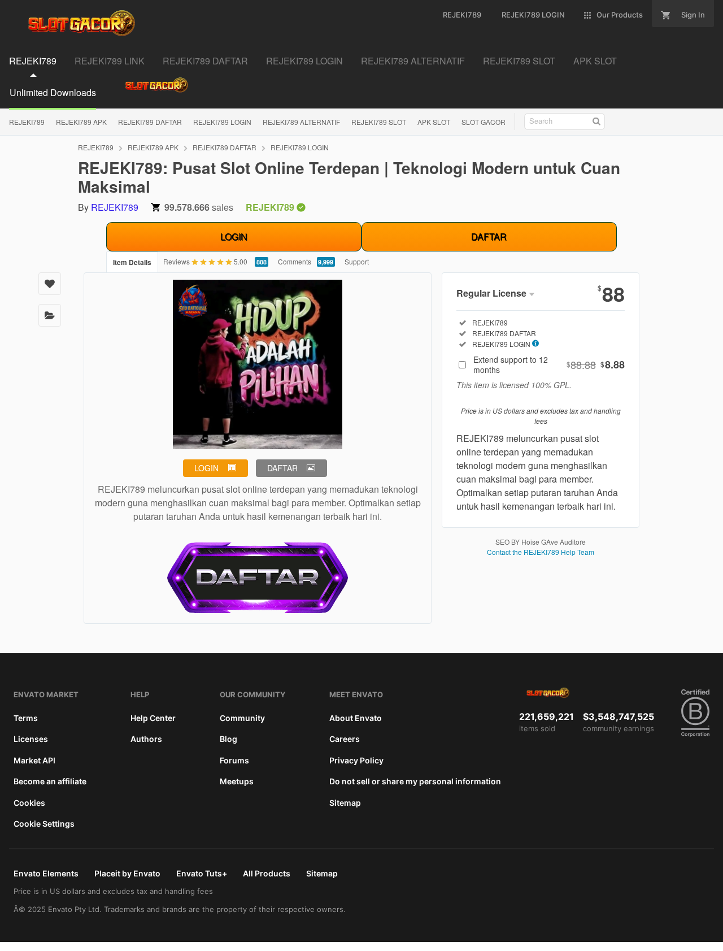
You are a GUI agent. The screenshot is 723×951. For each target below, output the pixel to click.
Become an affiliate (50, 781)
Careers (344, 739)
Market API (34, 760)
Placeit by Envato (127, 873)
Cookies (29, 802)
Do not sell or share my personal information (415, 781)
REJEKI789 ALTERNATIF (301, 122)
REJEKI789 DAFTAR (150, 122)
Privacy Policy (356, 760)
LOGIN (233, 236)
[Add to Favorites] (49, 283)
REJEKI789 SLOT (378, 122)
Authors (146, 739)
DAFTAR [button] (282, 468)
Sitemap (345, 802)
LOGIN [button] (206, 468)
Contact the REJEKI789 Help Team (540, 552)
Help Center (153, 718)
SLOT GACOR (483, 122)
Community (242, 718)
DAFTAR (489, 236)
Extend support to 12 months (549, 364)
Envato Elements (46, 873)
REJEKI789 (27, 122)
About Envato (355, 718)
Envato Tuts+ (201, 873)
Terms (26, 718)
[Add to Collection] (49, 315)
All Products (266, 873)
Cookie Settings (44, 823)
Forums (234, 760)
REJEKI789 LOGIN (222, 122)
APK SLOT (433, 122)
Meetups (237, 781)
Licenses (31, 739)
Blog (228, 739)
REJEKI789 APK (81, 122)
